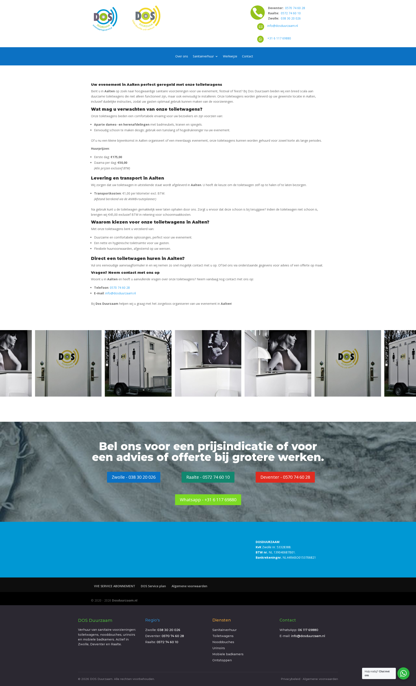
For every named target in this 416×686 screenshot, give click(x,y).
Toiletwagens (223, 636)
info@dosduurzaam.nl (282, 26)
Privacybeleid (290, 679)
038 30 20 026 (291, 18)
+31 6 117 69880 (279, 38)
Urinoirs (218, 648)
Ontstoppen (222, 660)
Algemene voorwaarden (189, 586)
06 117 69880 (308, 630)
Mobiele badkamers (228, 654)
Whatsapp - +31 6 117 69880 (208, 500)
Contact (247, 56)
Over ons (181, 56)
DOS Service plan (153, 586)
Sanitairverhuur (203, 56)
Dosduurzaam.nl (124, 600)
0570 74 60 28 (295, 8)
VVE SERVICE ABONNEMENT (114, 586)
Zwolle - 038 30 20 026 (134, 477)
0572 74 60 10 (291, 13)
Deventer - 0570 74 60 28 (285, 477)
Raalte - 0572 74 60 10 (208, 477)
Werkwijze (230, 56)
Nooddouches (223, 642)
